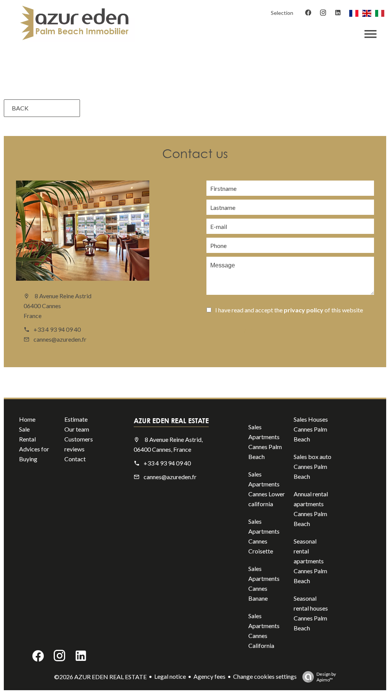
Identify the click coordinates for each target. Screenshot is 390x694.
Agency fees (209, 676)
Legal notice (170, 676)
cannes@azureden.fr (60, 339)
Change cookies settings (265, 676)
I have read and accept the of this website (289, 309)
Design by (326, 677)
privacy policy (303, 309)
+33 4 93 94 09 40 (57, 329)
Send (244, 331)
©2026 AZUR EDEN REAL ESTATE (100, 676)
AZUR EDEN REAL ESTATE (171, 420)
